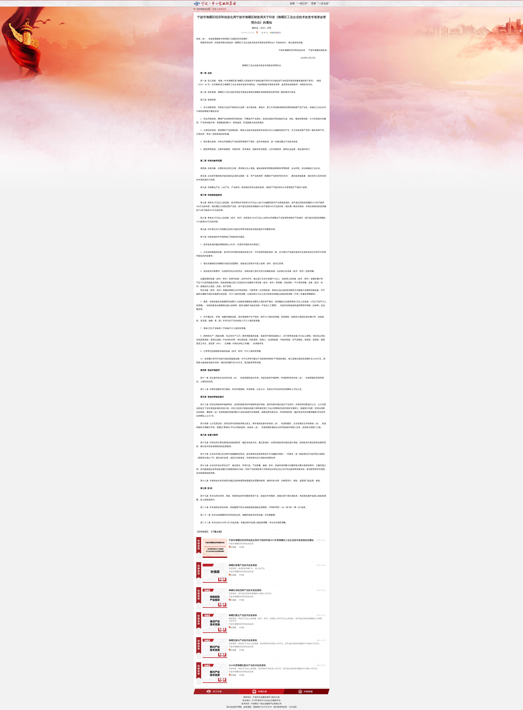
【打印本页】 (202, 532)
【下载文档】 (216, 532)
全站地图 (293, 707)
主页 (214, 9)
